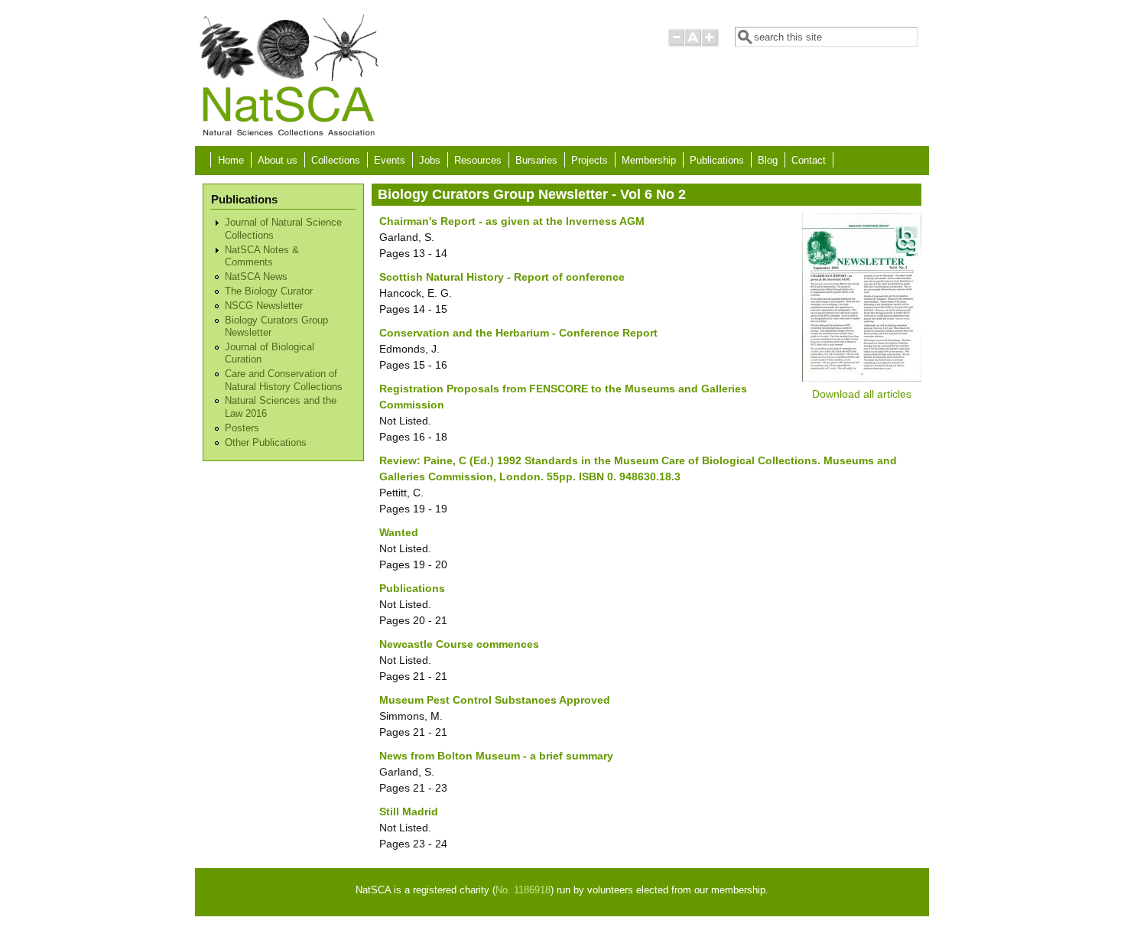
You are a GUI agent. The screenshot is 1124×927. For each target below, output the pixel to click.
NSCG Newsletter (264, 306)
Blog (768, 160)
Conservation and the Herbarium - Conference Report (518, 333)
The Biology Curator (269, 291)
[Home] (288, 134)
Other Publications (266, 442)
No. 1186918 (523, 890)
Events (389, 160)
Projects (589, 160)
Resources (478, 160)
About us (277, 160)
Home (231, 160)
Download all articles (861, 394)
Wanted (398, 532)
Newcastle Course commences (459, 644)
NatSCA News (256, 277)
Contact (808, 160)
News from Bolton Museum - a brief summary (496, 756)
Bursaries (536, 160)
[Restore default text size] (693, 44)
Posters (242, 428)
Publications (717, 160)
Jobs (429, 160)
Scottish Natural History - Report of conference (502, 277)
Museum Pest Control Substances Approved (494, 700)
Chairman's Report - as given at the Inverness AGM (512, 221)
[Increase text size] (711, 44)
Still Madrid (408, 811)
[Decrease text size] (676, 44)
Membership (649, 160)
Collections (335, 160)
